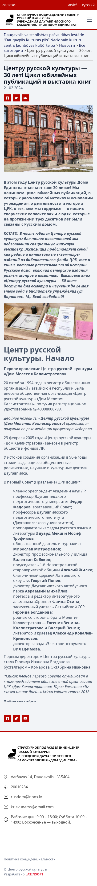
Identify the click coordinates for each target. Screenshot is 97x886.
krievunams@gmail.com (32, 806)
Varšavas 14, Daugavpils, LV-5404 (40, 776)
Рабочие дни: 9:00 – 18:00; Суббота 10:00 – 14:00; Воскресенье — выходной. (49, 819)
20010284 (9, 5)
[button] (88, 19)
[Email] (25, 97)
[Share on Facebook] (7, 97)
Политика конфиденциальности (30, 859)
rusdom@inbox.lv (26, 796)
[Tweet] (16, 97)
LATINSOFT (34, 874)
